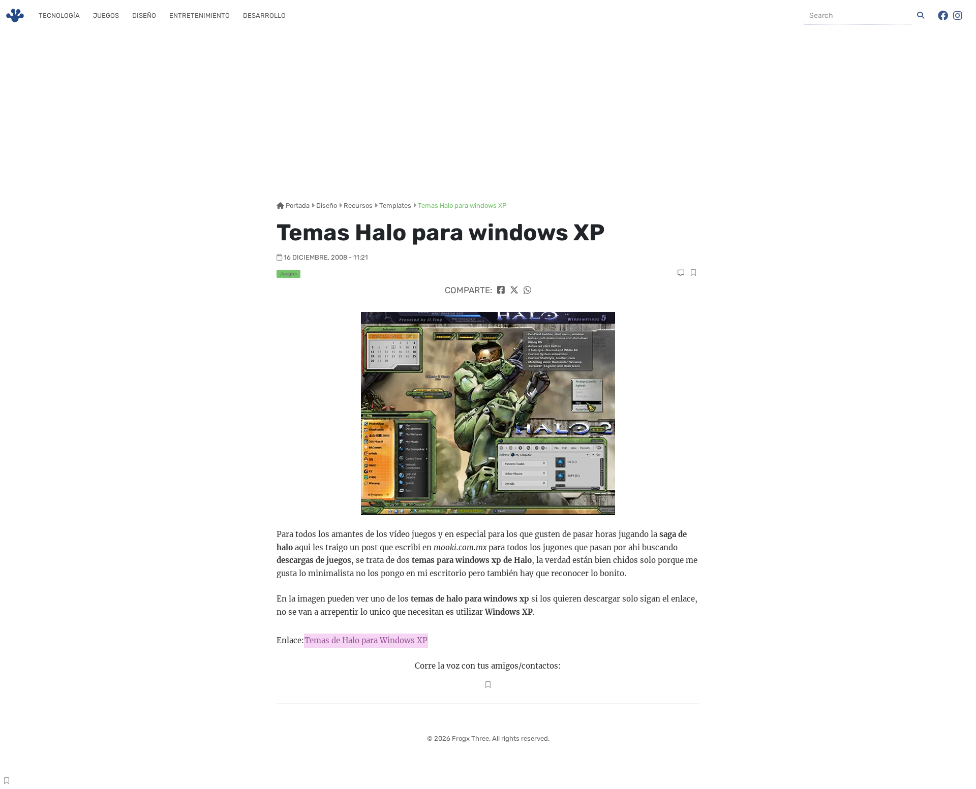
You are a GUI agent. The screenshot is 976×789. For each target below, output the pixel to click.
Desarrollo (264, 15)
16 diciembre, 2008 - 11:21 (326, 257)
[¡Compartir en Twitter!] (514, 290)
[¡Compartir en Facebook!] (501, 290)
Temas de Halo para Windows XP (366, 640)
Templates (395, 205)
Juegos (106, 15)
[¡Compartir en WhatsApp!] (527, 290)
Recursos (358, 205)
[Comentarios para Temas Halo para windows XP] (681, 273)
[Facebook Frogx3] (943, 15)
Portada (297, 205)
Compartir (693, 274)
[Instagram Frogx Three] (957, 15)
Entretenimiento (199, 15)
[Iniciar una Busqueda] (920, 15)
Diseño (144, 15)
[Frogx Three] (15, 15)
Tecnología (59, 15)
